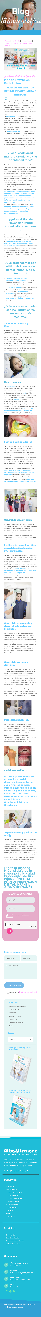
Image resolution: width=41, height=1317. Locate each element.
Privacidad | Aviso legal (19, 1171)
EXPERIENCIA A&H (12, 1205)
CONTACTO (10, 1216)
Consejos (12, 1013)
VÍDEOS (10, 1210)
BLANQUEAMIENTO (14, 1202)
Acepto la (25, 992)
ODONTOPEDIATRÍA (15, 1199)
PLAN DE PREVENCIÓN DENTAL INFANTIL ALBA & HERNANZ (20, 884)
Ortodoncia (15, 41)
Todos (7, 41)
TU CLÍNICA (10, 1187)
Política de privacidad (30, 992)
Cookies (7, 1171)
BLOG (8, 1213)
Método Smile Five (13, 1244)
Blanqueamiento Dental (17, 1006)
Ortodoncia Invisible (16, 1023)
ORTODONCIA (13, 1196)
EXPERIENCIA (12, 1207)
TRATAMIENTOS (11, 1190)
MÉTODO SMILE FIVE (15, 1193)
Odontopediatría (12, 43)
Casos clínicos (26, 41)
